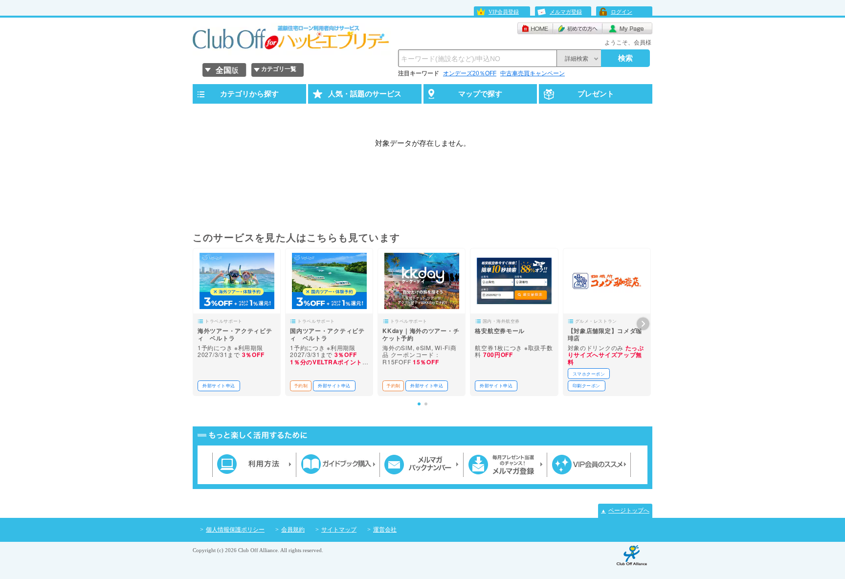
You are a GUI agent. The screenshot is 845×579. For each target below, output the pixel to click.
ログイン (621, 12)
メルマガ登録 (566, 12)
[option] (237, 322)
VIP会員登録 (504, 12)
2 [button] (425, 403)
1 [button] (419, 403)
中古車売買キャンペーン (532, 73)
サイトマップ (338, 529)
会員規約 (293, 529)
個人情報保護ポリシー (235, 529)
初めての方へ (577, 28)
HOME (535, 28)
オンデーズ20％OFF (469, 73)
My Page (627, 28)
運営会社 (385, 529)
